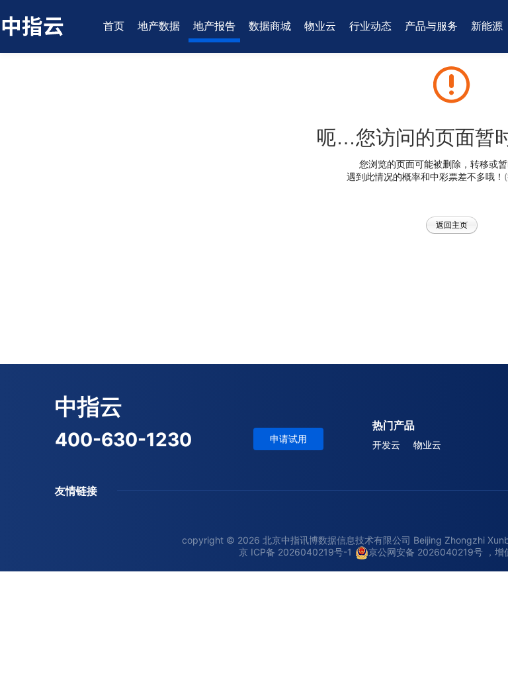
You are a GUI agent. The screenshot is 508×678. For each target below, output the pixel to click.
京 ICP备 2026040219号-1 (295, 551)
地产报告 (214, 25)
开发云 (386, 444)
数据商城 (270, 25)
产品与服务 (431, 25)
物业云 (320, 25)
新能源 (487, 25)
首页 (113, 25)
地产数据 (159, 25)
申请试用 (288, 438)
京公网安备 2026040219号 (425, 551)
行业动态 (370, 25)
